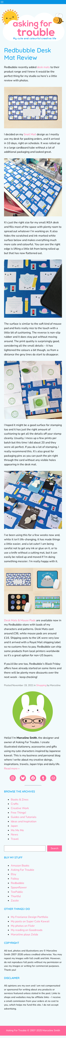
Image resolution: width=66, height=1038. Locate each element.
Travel (15, 839)
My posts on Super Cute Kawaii (30, 921)
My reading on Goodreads (26, 930)
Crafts (14, 804)
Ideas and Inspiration (23, 821)
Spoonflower (19, 887)
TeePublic (17, 892)
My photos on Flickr (23, 926)
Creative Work (20, 808)
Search (54, 848)
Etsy (13, 874)
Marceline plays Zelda (24, 934)
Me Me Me (17, 830)
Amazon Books (20, 865)
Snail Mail (30, 134)
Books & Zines (19, 799)
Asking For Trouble (22, 870)
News (14, 834)
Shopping (41, 685)
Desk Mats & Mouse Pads (20, 620)
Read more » (11, 768)
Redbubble (17, 883)
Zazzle (15, 900)
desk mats (43, 67)
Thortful (16, 896)
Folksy (15, 879)
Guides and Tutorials (23, 817)
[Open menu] (2, 2)
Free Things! (18, 813)
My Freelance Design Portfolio (29, 917)
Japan (14, 826)
